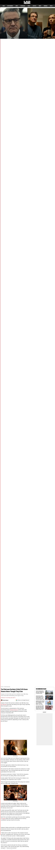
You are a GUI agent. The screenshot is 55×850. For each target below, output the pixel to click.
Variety (4, 818)
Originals (45, 5)
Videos (51, 5)
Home (2, 686)
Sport (17, 5)
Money (40, 5)
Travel (29, 5)
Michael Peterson (14, 709)
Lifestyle (34, 5)
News (4, 5)
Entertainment (10, 5)
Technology (22, 5)
